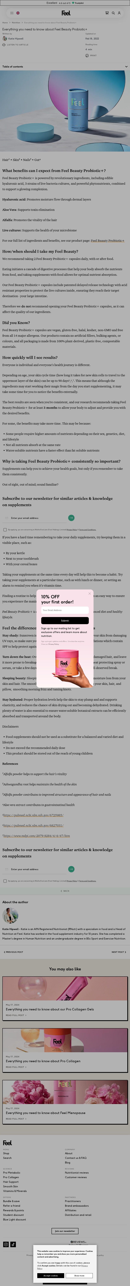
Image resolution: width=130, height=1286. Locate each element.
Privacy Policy (54, 644)
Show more (79, 1275)
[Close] (89, 593)
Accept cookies (51, 1275)
